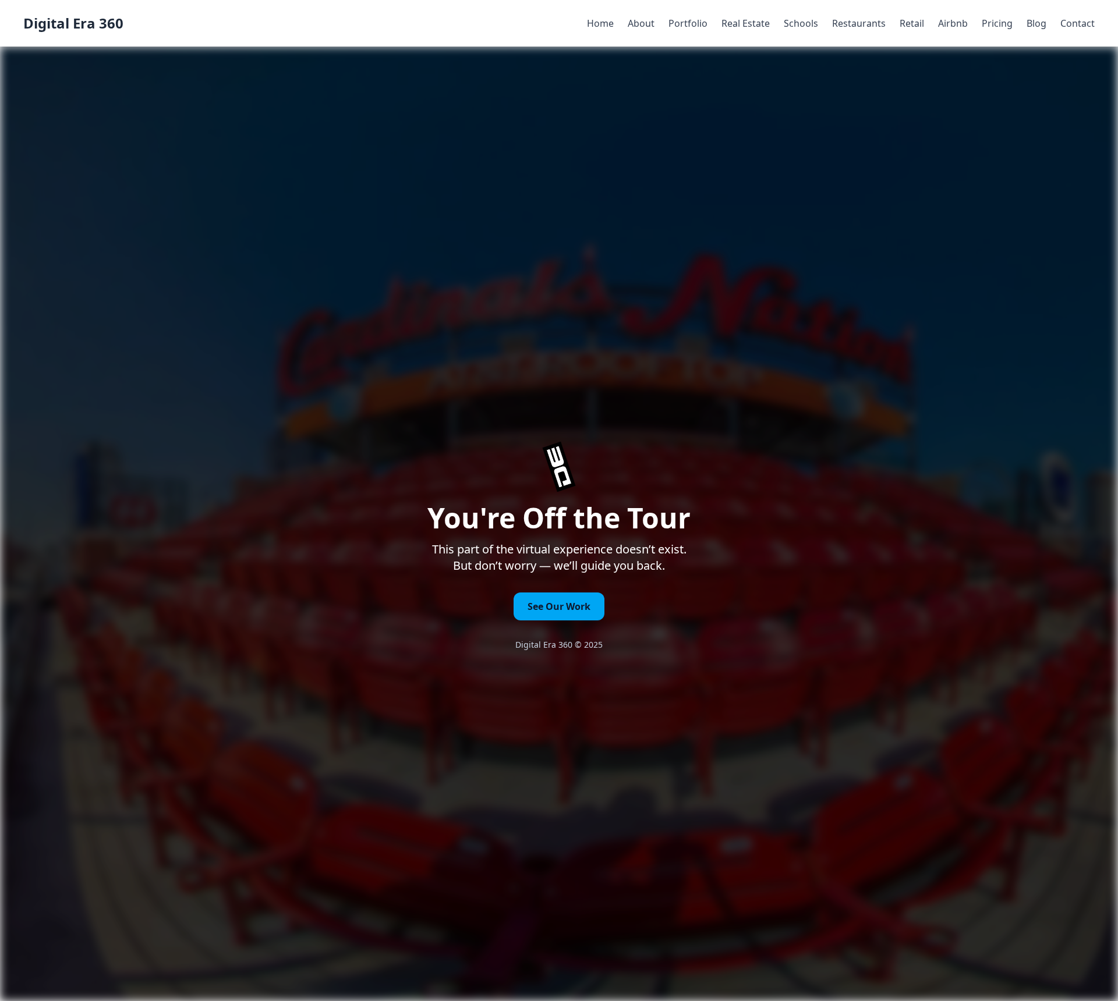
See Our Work (559, 606)
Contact (1077, 23)
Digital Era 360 (73, 23)
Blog (1036, 23)
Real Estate (745, 23)
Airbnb (953, 23)
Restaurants (859, 23)
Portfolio (687, 23)
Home (600, 23)
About (641, 23)
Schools (801, 23)
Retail (912, 23)
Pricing (997, 23)
